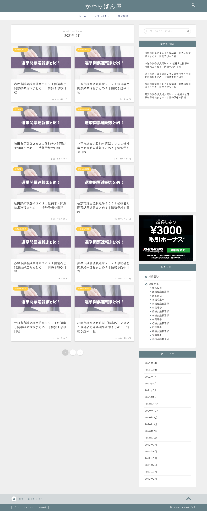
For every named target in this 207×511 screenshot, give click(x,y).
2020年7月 (151, 431)
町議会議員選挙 (160, 323)
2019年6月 (151, 451)
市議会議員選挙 (160, 303)
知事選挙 (157, 335)
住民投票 (157, 287)
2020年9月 (151, 417)
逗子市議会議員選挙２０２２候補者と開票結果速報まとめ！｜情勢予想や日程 (168, 75)
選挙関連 (123, 16)
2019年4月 (151, 465)
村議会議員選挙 (160, 315)
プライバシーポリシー (23, 507)
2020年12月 (152, 403)
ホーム (82, 16)
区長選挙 (157, 295)
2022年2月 (151, 369)
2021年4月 (151, 383)
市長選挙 (157, 307)
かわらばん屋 (103, 5)
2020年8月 (151, 424)
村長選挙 (153, 276)
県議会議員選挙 (160, 331)
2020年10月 (152, 410)
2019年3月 (151, 471)
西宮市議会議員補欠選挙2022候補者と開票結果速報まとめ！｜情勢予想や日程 (167, 96)
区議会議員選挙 (160, 291)
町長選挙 (157, 327)
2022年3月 (151, 363)
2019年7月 (151, 444)
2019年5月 (151, 458)
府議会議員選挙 (160, 311)
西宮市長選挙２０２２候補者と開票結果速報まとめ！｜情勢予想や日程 (168, 85)
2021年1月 (151, 397)
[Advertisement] (163, 163)
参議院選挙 (158, 299)
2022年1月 (151, 376)
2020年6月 (151, 437)
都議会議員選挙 (160, 339)
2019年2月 (151, 478)
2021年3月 (151, 390)
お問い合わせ (102, 16)
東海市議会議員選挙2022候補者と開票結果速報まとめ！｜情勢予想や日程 (167, 65)
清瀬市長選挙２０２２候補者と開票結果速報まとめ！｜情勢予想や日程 (168, 55)
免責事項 (42, 507)
